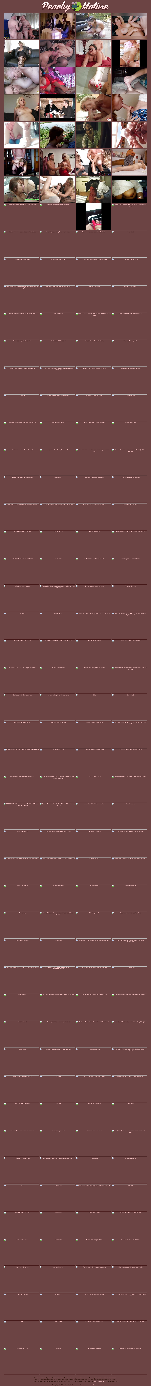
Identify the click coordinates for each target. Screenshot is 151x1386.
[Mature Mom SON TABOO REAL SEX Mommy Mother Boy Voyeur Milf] (130, 638)
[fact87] (21, 1346)
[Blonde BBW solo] (130, 448)
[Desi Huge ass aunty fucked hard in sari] (57, 257)
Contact (95, 1385)
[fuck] (21, 1210)
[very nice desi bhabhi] (130, 311)
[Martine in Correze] (21, 911)
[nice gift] (57, 1101)
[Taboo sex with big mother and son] (57, 66)
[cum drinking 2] (130, 420)
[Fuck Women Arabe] (21, 1265)
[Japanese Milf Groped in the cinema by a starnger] (94, 965)
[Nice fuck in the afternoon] (21, 1129)
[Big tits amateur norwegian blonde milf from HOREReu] (21, 774)
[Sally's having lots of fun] (21, 1238)
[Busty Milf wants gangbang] (94, 1265)
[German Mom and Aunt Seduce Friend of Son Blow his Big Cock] (57, 829)
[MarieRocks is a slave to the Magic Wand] (21, 393)
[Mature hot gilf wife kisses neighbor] (94, 829)
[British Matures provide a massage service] (130, 1292)
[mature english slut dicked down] (94, 774)
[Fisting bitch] (57, 1210)
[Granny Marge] (57, 121)
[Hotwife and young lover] (130, 284)
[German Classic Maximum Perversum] (57, 39)
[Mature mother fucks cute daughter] (130, 1238)
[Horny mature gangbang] (21, 39)
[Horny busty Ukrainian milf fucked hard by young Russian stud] (57, 393)
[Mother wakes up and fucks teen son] (57, 420)
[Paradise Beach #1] (21, 856)
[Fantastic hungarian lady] (21, 1183)
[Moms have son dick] (94, 1374)
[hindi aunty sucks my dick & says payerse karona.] (21, 529)
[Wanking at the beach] (21, 965)
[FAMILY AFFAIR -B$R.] (94, 802)
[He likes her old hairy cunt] (57, 284)
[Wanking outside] (94, 938)
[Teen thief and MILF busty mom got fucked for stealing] (57, 1020)
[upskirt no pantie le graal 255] (21, 665)
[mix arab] (57, 1374)
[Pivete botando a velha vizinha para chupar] (130, 1101)
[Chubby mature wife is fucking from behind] (57, 1074)
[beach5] (21, 420)
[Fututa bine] (94, 1183)
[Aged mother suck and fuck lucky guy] (94, 529)
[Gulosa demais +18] (21, 1374)
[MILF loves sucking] (57, 774)
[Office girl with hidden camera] (94, 420)
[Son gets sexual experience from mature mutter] (130, 1020)
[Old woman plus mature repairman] (94, 202)
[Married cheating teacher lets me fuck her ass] (130, 1346)
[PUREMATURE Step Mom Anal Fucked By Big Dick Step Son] (130, 1074)
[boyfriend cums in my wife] (57, 747)
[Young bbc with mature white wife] (130, 665)
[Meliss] (94, 720)
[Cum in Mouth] (130, 829)
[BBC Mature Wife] (94, 557)
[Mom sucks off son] (57, 1292)
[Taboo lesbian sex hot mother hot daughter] (94, 992)
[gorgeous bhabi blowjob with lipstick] (57, 475)
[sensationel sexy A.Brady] (21, 121)
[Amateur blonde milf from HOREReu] (94, 584)
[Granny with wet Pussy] (130, 175)
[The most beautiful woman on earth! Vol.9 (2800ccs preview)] (130, 475)
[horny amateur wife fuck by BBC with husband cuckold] (21, 992)
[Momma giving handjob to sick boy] (130, 93)
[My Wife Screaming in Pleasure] (94, 1346)
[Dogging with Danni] (57, 448)
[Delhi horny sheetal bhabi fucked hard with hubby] (21, 230)
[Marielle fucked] (57, 339)
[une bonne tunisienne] (94, 1129)
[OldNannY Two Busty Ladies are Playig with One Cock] (21, 93)
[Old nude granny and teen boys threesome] (57, 1047)
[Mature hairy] (21, 938)
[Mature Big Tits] (57, 557)
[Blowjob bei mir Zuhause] (94, 1156)
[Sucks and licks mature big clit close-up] (130, 339)
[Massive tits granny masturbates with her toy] (21, 448)
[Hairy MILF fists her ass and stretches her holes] (130, 557)
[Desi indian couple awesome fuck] (21, 502)
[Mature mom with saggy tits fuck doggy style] (21, 339)
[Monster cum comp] (94, 311)
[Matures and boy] (94, 883)
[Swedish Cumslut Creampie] (21, 557)
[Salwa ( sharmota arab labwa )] (130, 393)
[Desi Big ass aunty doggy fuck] (130, 502)
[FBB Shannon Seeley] (94, 665)
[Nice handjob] (94, 93)
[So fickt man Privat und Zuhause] (130, 1265)
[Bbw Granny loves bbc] (21, 1292)
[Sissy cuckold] (94, 911)
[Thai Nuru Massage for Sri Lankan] (94, 693)
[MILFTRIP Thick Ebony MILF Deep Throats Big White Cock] (130, 747)
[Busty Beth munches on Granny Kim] (21, 202)
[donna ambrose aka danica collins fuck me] (57, 93)
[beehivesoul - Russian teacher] (130, 121)
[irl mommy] (57, 584)
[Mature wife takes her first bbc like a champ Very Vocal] (57, 883)
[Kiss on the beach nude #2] (21, 747)
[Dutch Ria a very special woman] (94, 1319)
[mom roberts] (130, 257)
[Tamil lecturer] (57, 1238)
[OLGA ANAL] (130, 720)
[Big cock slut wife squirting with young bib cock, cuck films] (130, 230)
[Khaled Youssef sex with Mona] (94, 366)
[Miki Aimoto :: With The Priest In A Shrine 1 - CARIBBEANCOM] (57, 992)
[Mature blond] (57, 638)
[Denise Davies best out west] (94, 747)
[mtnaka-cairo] (57, 502)
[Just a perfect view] (130, 148)
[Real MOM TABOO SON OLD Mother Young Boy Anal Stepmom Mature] (57, 802)
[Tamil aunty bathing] (94, 1238)
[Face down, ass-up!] (21, 175)
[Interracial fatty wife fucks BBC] (21, 366)
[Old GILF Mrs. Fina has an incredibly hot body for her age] (57, 175)
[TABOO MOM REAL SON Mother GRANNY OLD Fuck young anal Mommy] (21, 829)
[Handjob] (21, 638)
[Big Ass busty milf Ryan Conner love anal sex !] (57, 665)
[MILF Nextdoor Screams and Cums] (21, 584)
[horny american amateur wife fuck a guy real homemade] (130, 965)
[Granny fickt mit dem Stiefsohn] (94, 121)
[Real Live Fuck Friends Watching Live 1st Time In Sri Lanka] (94, 638)
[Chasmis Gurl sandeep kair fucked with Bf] (94, 257)
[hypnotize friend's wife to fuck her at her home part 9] (130, 802)
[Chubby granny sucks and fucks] (130, 584)
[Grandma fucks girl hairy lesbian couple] (57, 720)
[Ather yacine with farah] (57, 693)
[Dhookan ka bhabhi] (130, 911)
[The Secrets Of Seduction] (57, 366)
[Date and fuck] (21, 1020)
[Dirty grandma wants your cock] (94, 611)
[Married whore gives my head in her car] (94, 393)
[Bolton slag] (21, 1074)
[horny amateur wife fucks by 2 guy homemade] (130, 856)
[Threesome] (57, 965)
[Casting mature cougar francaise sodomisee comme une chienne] (21, 66)
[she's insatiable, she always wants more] (21, 1156)
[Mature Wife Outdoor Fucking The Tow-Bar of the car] (94, 39)
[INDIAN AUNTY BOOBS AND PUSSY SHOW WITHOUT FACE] (94, 339)
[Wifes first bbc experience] (21, 611)
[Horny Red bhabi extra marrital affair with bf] (94, 230)
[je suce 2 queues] (57, 911)
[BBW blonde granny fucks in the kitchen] (57, 230)
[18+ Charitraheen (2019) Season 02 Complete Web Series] (130, 1319)
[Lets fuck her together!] (94, 856)
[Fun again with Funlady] (130, 529)
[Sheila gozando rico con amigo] (21, 720)
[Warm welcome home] (94, 148)
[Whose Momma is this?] (130, 39)
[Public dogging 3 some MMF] (21, 284)
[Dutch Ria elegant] (21, 1319)
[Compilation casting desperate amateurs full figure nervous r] (57, 938)
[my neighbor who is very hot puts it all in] (21, 802)
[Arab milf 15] (57, 1319)
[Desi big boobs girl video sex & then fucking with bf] (130, 202)
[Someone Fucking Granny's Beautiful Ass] (57, 856)
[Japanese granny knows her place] (130, 938)
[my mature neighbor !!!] (94, 1074)
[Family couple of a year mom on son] (94, 1101)
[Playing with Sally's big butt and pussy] (94, 1292)
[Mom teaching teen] (130, 611)
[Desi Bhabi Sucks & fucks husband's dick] (94, 284)
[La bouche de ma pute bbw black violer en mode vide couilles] (94, 1210)
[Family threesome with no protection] (57, 202)
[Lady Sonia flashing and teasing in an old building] (130, 883)
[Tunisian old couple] (130, 1183)
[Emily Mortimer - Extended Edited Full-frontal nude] (94, 1047)
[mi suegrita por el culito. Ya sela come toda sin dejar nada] (57, 529)
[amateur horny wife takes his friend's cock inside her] (21, 883)
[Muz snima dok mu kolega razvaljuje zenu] (57, 311)
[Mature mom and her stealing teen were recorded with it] (94, 175)
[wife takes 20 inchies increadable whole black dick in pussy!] (130, 1156)
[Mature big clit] (21, 1047)
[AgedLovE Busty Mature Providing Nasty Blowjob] (130, 1047)
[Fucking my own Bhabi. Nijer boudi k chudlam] (21, 257)
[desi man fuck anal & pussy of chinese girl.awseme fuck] (94, 475)
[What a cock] (57, 1346)
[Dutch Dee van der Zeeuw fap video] (94, 448)
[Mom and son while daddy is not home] (130, 774)
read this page (99, 1381)
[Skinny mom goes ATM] (57, 1156)
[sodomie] (130, 1210)
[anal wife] (57, 1129)
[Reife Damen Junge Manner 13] (21, 1101)
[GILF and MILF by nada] (130, 366)
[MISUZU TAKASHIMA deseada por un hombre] (21, 693)
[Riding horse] (130, 1129)
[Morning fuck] (130, 66)
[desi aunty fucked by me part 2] (94, 502)
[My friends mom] (130, 992)
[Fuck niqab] (57, 1265)
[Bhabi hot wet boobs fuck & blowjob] (21, 475)
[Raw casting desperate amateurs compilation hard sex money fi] (94, 66)
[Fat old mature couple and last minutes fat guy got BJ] (57, 1183)
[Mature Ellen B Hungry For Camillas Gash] (94, 1020)
